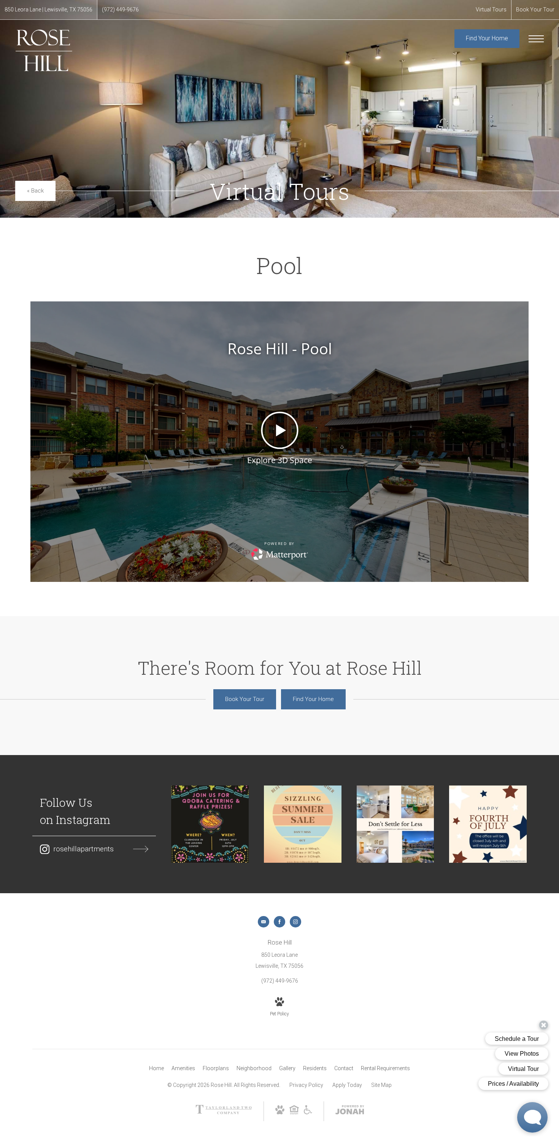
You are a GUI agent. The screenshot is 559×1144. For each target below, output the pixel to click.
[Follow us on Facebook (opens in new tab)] (279, 921)
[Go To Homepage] (43, 50)
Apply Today (347, 1085)
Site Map (381, 1085)
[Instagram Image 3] (395, 824)
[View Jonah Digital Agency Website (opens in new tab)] (349, 1111)
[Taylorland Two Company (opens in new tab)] (223, 1112)
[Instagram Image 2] (302, 824)
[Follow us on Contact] (263, 921)
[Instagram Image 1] (210, 824)
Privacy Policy (306, 1085)
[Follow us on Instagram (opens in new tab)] (295, 921)
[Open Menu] (536, 38)
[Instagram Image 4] (488, 824)
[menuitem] (156, 1069)
